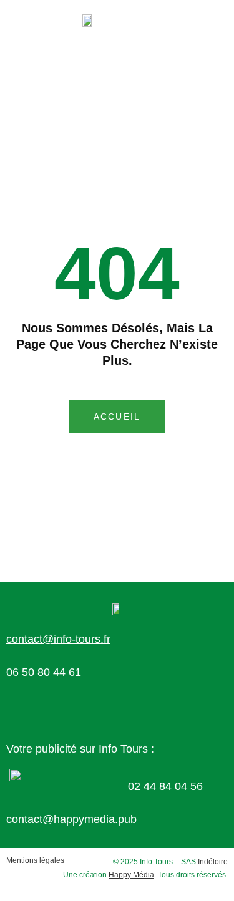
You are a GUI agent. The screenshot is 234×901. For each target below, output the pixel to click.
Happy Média (131, 874)
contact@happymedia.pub (71, 819)
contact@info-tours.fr (58, 639)
